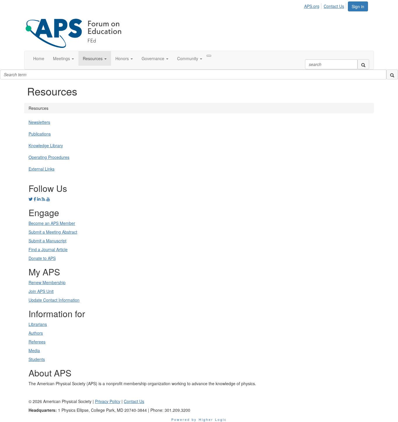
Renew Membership (47, 282)
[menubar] (326, 5)
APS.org (311, 6)
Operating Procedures (49, 157)
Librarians (38, 324)
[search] (363, 64)
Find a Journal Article (48, 249)
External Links (41, 169)
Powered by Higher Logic (199, 419)
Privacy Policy (107, 401)
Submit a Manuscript (47, 241)
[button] (63, 58)
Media (34, 350)
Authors (36, 333)
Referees (37, 342)
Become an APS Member (52, 223)
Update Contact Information (54, 300)
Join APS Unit (41, 291)
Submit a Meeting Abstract (53, 232)
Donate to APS (42, 258)
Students (37, 359)
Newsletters (39, 122)
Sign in (358, 6)
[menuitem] (313, 5)
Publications (40, 134)
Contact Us (334, 6)
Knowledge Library (46, 145)
